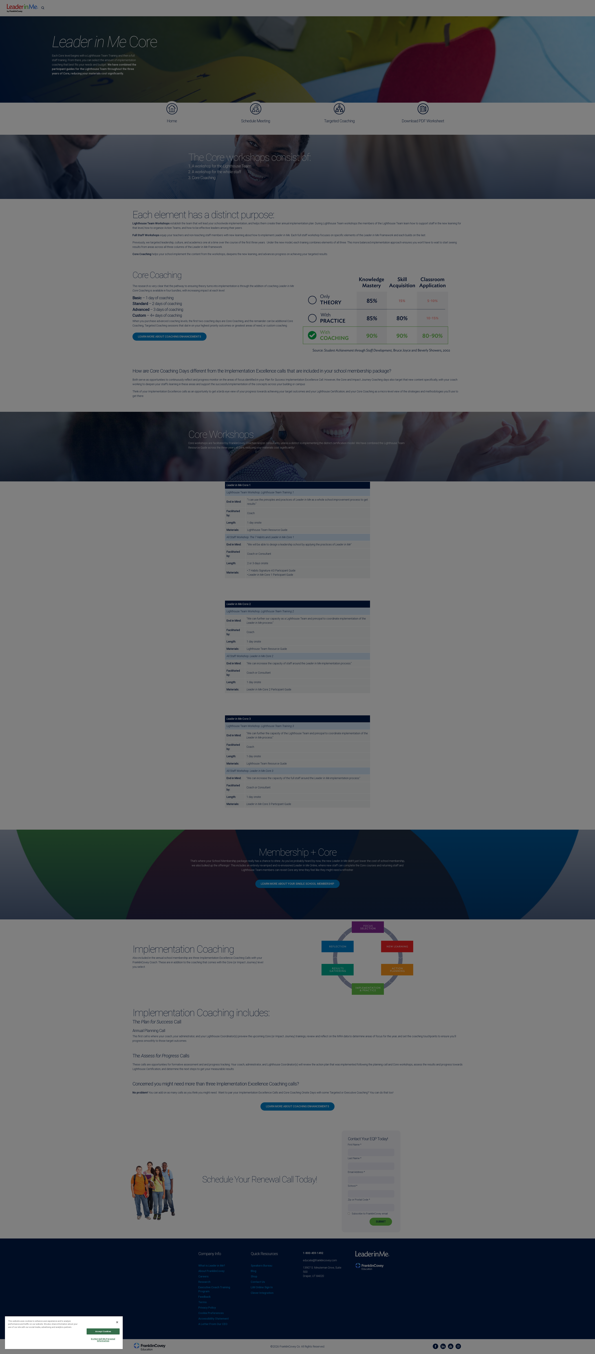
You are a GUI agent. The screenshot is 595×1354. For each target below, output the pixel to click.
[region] (64, 1332)
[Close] (117, 1322)
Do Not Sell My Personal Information (103, 1340)
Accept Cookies (103, 1331)
